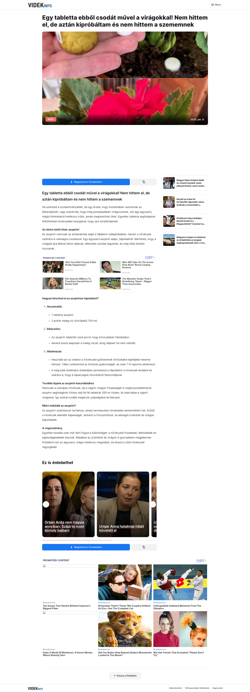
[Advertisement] (125, 150)
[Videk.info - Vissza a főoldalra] (40, 4)
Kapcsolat (217, 688)
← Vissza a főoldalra (125, 675)
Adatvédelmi (175, 688)
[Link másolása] (143, 182)
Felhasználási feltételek (197, 688)
